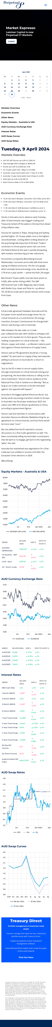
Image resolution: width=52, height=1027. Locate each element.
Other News (7, 117)
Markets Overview (10, 108)
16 (12, 87)
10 (19, 83)
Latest (11, 41)
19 (33, 87)
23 (12, 91)
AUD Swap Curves (10, 136)
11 (26, 83)
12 (33, 83)
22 (5, 91)
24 (19, 91)
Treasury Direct (26, 920)
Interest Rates (8, 131)
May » (29, 97)
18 (26, 87)
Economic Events (10, 113)
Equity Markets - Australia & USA (18, 122)
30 (12, 94)
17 (19, 87)
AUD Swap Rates (10, 141)
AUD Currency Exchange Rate (16, 127)
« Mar (23, 97)
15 (5, 87)
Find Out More (26, 957)
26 (33, 91)
